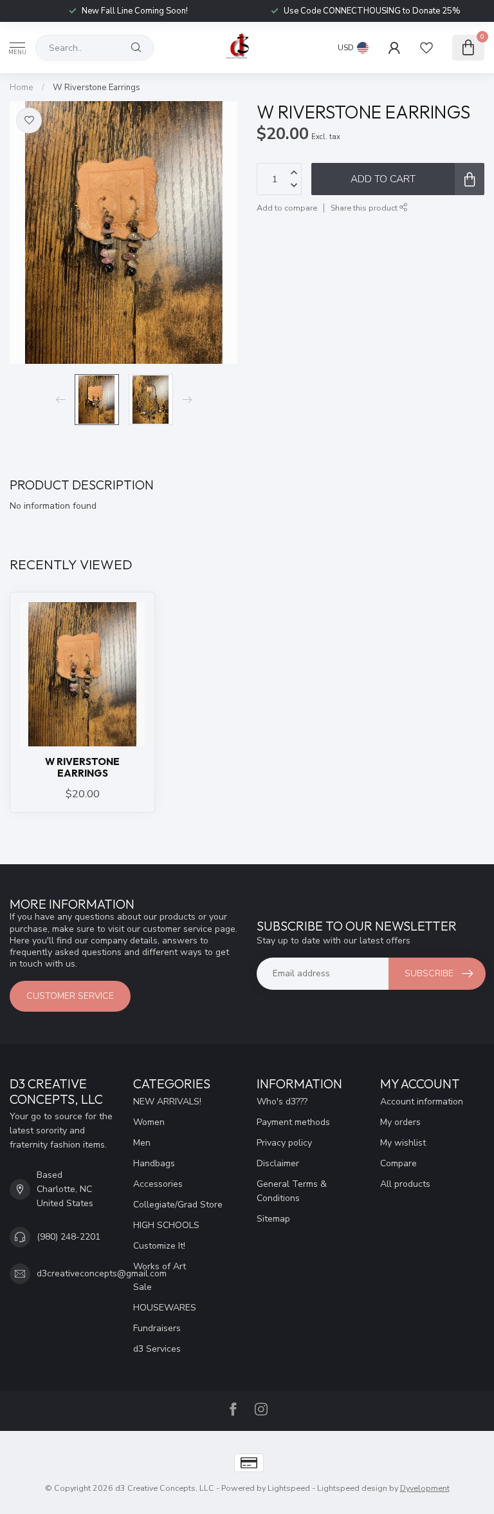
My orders (400, 1122)
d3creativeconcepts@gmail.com (102, 1273)
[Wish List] (426, 48)
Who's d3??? (282, 1101)
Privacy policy (284, 1143)
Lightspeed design (352, 1487)
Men (142, 1143)
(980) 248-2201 (68, 1237)
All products (405, 1184)
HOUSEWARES (164, 1307)
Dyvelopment (425, 1487)
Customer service (70, 996)
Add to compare (287, 207)
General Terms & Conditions (292, 1191)
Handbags (154, 1163)
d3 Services (157, 1349)
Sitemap (273, 1219)
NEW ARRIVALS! (167, 1101)
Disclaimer (278, 1163)
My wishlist (403, 1143)
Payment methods (293, 1122)
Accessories (158, 1184)
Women (149, 1122)
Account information (421, 1101)
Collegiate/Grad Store (178, 1204)
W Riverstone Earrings (96, 87)
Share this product (365, 207)
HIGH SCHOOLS (166, 1225)
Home (21, 87)
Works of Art (159, 1266)
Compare (398, 1163)
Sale (142, 1287)
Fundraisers (157, 1328)
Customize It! (159, 1246)
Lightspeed (289, 1487)
